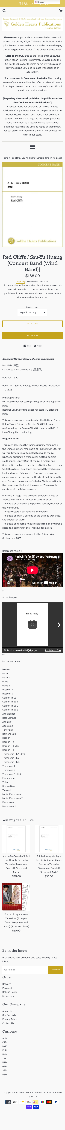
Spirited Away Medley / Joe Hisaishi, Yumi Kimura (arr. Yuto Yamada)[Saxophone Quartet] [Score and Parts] (48, 864)
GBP (4, 1066)
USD (4, 1074)
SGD (4, 1070)
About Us (7, 1011)
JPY (4, 1058)
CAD (4, 1042)
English (41, 2)
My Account (8, 996)
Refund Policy (9, 992)
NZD (4, 1062)
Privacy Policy (9, 1019)
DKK (4, 1046)
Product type (32, 307)
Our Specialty (9, 1015)
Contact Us (8, 1023)
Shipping (20, 281)
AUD (4, 1038)
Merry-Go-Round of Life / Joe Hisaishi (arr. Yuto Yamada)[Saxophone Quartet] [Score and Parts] (16, 864)
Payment (7, 988)
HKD (4, 1054)
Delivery (6, 984)
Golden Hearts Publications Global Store (36, 1092)
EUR (4, 1050)
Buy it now (32, 335)
